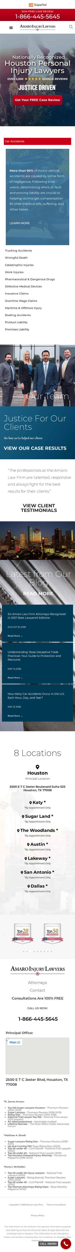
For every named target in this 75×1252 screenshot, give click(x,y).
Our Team (47, 395)
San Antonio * (39, 872)
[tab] (37, 141)
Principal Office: (19, 1033)
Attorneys (37, 982)
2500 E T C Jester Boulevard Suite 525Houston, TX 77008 (37, 788)
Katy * (39, 802)
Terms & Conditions (56, 1204)
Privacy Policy (37, 1215)
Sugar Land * (39, 816)
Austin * (39, 844)
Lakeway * (39, 858)
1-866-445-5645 (38, 1019)
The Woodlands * (39, 830)
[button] (4, 933)
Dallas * (39, 886)
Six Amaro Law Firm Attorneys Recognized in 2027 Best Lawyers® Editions (37, 616)
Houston (37, 773)
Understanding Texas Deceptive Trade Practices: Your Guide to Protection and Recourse (34, 655)
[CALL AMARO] (66, 1244)
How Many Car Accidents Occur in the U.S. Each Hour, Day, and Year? (36, 695)
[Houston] (37, 767)
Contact (37, 990)
